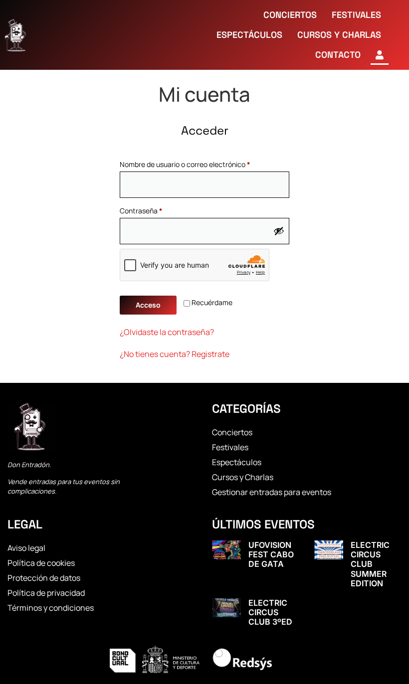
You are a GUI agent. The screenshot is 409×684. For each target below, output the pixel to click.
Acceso (148, 305)
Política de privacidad (46, 592)
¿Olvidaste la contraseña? (167, 332)
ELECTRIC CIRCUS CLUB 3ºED (270, 612)
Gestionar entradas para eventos (271, 492)
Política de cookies (41, 562)
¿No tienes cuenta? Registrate (174, 353)
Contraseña (158, 209)
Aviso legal (26, 547)
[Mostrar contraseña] (278, 230)
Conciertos (232, 432)
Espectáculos (236, 462)
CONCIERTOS (290, 14)
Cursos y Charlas (242, 477)
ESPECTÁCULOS (249, 34)
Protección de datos (43, 577)
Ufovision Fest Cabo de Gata (271, 554)
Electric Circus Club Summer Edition (370, 564)
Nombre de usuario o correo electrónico (202, 163)
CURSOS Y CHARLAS (339, 34)
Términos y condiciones (50, 607)
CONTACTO (338, 54)
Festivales (230, 447)
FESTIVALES (356, 14)
